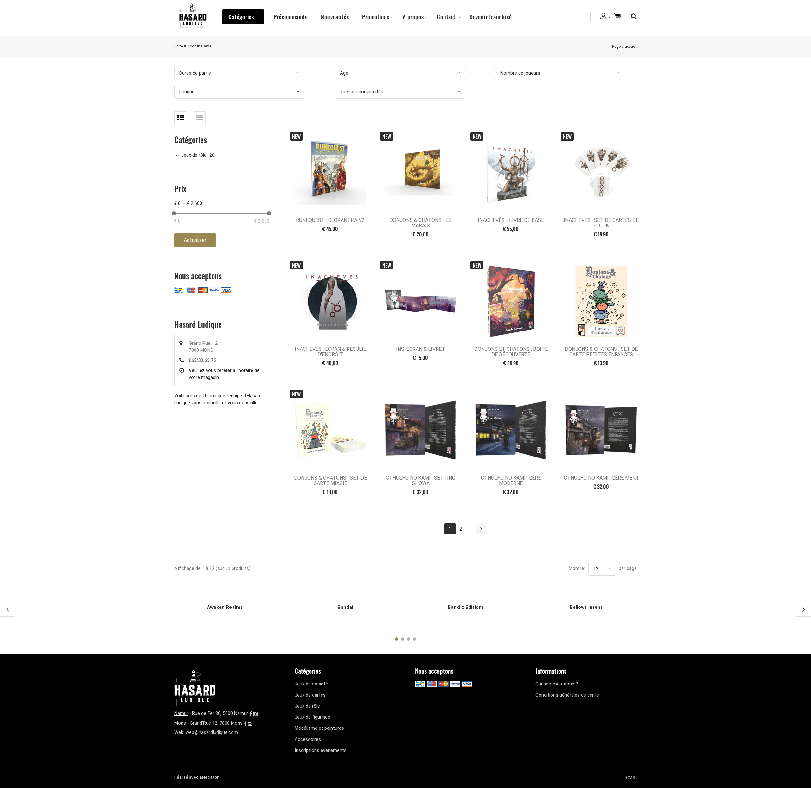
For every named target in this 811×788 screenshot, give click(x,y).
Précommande (291, 17)
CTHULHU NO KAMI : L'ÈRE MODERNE (511, 480)
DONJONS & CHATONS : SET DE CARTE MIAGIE (330, 480)
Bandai (345, 607)
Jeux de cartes (310, 695)
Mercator (209, 776)
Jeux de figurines (312, 717)
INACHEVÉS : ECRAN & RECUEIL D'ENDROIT (330, 351)
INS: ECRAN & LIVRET (420, 349)
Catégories (241, 17)
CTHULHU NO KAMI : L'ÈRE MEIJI (601, 478)
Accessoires (308, 739)
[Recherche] (632, 16)
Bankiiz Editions (466, 607)
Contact (446, 17)
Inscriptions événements (321, 750)
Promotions (375, 17)
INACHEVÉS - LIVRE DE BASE (511, 220)
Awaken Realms (225, 607)
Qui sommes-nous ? (556, 684)
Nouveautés (335, 17)
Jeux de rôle (194, 155)
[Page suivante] (481, 528)
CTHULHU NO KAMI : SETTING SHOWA (420, 480)
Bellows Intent (586, 607)
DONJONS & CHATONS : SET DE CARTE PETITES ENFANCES (601, 351)
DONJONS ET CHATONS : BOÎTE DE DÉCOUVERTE (511, 351)
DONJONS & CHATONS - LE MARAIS (420, 223)
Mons (180, 723)
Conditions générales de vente (567, 695)
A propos (413, 17)
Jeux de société (311, 684)
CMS (630, 777)
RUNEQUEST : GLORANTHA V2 (330, 220)
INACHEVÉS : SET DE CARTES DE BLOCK (601, 223)
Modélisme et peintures (319, 728)
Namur (181, 713)
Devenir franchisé (490, 17)
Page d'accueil (624, 46)
